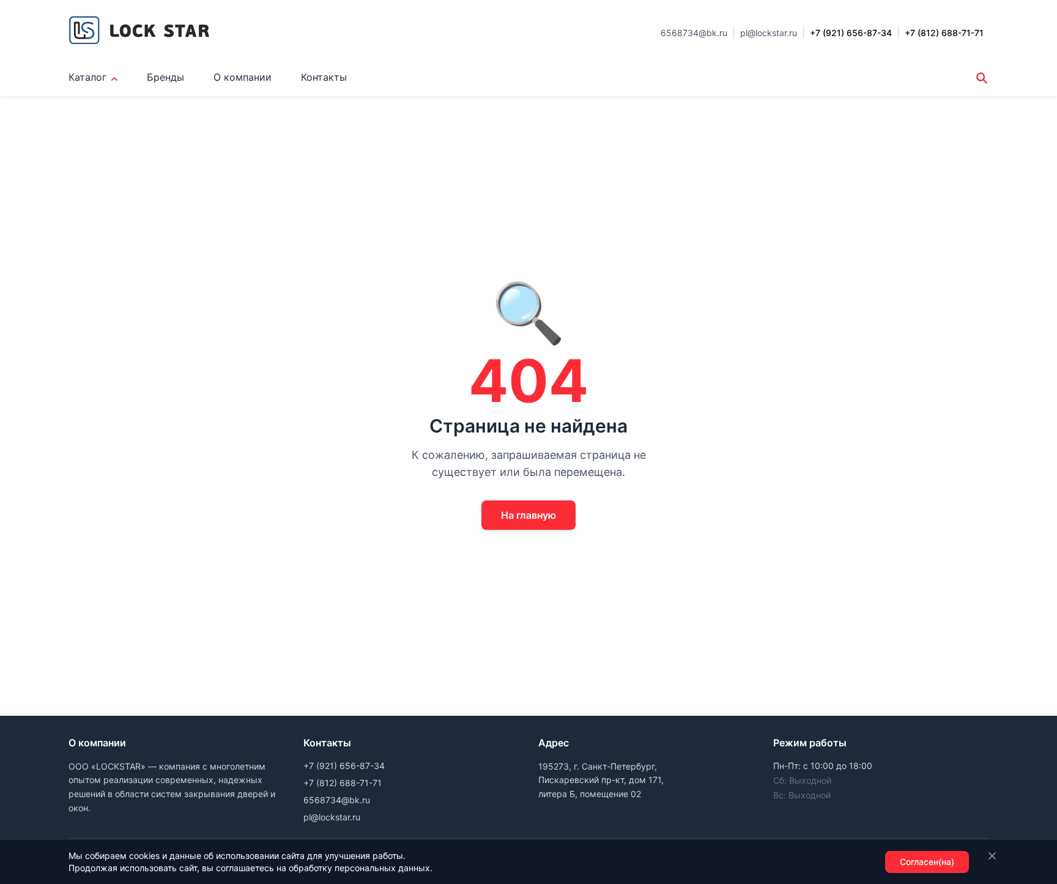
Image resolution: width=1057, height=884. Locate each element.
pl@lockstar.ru (768, 33)
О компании (242, 77)
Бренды (165, 77)
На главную (528, 515)
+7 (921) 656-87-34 (344, 765)
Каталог (87, 77)
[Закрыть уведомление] (992, 856)
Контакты (324, 77)
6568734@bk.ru (694, 33)
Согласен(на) (927, 861)
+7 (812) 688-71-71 (342, 783)
